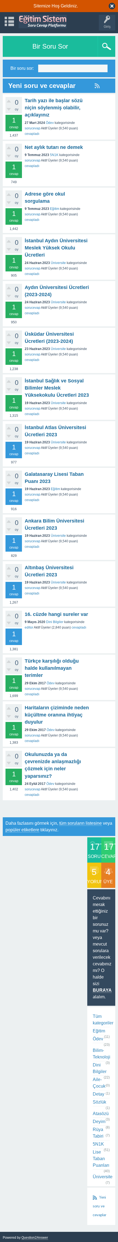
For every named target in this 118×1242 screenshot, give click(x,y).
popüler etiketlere (22, 829)
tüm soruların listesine (80, 823)
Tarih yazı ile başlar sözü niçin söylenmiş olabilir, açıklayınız (54, 108)
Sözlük (99, 1102)
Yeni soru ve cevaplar (99, 1206)
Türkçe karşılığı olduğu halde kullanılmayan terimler (52, 668)
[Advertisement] (60, 808)
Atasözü (101, 1113)
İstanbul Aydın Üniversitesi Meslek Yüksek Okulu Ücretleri (56, 248)
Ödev (50, 123)
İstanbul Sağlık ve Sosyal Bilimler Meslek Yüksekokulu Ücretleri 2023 (57, 388)
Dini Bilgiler (54, 622)
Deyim (99, 1121)
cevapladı (32, 134)
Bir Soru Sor (50, 46)
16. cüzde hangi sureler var (56, 614)
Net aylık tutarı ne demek (54, 147)
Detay (98, 1094)
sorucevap (32, 128)
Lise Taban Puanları (101, 1159)
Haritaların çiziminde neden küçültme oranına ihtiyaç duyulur (57, 715)
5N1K (54, 155)
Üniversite (58, 263)
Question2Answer (34, 1238)
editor (29, 627)
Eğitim (54, 209)
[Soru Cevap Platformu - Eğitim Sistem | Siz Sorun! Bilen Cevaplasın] (43, 21)
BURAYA (102, 990)
